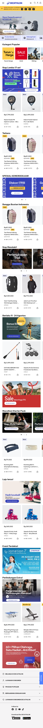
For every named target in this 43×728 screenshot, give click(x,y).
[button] (16, 33)
